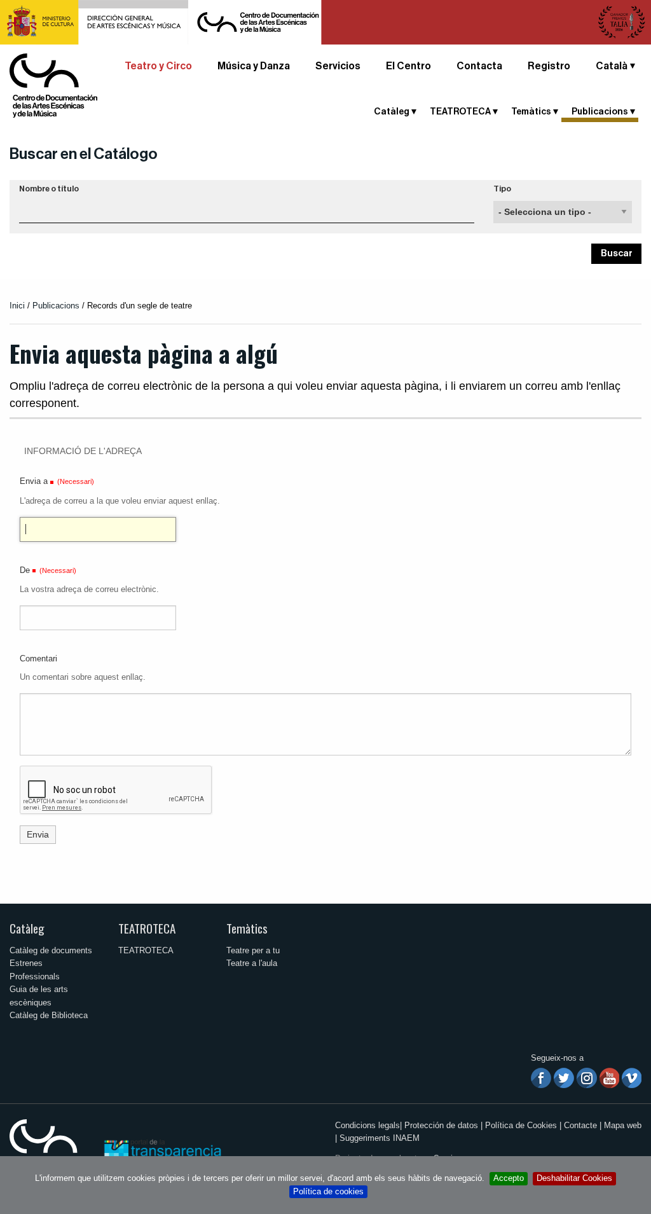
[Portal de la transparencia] (161, 1150)
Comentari (38, 658)
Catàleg (27, 928)
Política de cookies (328, 1191)
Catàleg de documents (51, 950)
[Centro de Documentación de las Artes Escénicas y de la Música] (53, 84)
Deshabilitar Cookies (574, 1178)
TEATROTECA (146, 928)
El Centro (408, 66)
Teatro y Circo (158, 66)
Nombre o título (49, 189)
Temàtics (247, 928)
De (25, 570)
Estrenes (26, 963)
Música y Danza (253, 66)
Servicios (337, 66)
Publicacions (55, 305)
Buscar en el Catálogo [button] (84, 154)
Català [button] (611, 66)
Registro (549, 66)
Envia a (34, 481)
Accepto (508, 1178)
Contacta (479, 66)
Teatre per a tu (253, 950)
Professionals (35, 976)
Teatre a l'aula (251, 963)
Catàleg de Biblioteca (49, 1015)
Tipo (502, 189)
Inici (17, 305)
